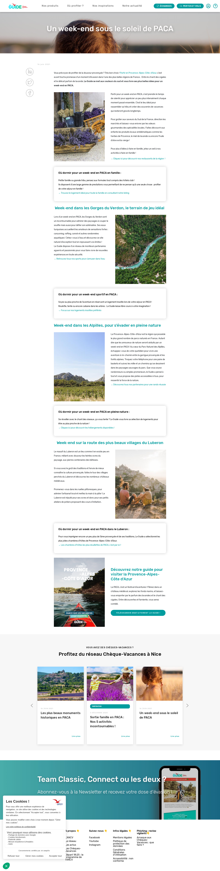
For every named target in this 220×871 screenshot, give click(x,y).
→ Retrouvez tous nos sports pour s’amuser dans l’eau (79, 259)
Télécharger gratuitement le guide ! (138, 613)
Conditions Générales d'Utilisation (119, 852)
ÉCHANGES (166, 6)
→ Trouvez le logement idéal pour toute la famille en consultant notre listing (93, 193)
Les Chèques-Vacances (73, 849)
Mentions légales (122, 837)
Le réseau (70, 841)
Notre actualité (132, 5)
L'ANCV (69, 837)
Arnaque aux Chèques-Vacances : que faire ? (145, 841)
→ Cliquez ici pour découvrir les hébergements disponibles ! (86, 428)
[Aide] (215, 6)
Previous (32, 705)
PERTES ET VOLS (192, 6)
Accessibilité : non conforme (123, 859)
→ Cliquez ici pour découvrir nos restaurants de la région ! (138, 158)
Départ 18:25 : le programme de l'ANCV (74, 857)
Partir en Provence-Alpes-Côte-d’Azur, (138, 73)
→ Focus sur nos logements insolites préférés (79, 310)
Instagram (94, 845)
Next (187, 705)
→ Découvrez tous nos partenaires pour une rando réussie (138, 384)
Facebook (94, 837)
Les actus (70, 845)
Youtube (94, 841)
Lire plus (76, 736)
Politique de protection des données (121, 843)
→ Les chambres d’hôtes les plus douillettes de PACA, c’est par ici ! (89, 545)
